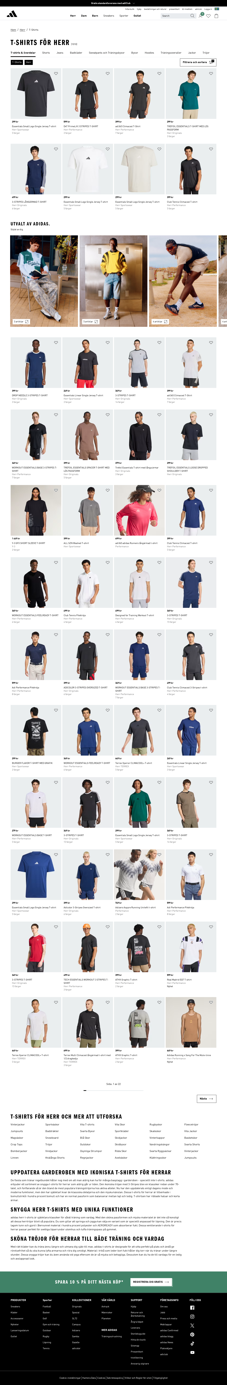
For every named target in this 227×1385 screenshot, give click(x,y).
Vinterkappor (157, 1138)
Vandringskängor (160, 1144)
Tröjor (48, 1144)
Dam (84, 16)
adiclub (198, 9)
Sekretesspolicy (115, 1378)
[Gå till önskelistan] (208, 16)
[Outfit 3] (183, 281)
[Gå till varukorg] (216, 16)
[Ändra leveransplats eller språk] (216, 9)
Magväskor (17, 1138)
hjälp (139, 9)
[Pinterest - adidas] (203, 1335)
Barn (95, 16)
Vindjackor (51, 1151)
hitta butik (129, 9)
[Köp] (12, 14)
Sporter (123, 16)
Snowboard (51, 1138)
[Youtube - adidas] (203, 1352)
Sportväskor (52, 1124)
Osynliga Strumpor (91, 1151)
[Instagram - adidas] (203, 1317)
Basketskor (190, 1138)
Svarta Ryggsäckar (160, 1151)
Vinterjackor (18, 1124)
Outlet (137, 16)
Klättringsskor (158, 1158)
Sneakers (108, 16)
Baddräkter (52, 1131)
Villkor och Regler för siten (138, 1378)
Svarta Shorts (192, 1144)
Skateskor (155, 1131)
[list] (113, 53)
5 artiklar (88, 322)
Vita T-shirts (87, 1124)
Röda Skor (121, 1151)
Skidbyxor (120, 1144)
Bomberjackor (19, 1151)
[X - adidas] (203, 1326)
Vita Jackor (190, 1131)
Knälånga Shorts (55, 1158)
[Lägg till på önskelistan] (56, 74)
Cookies (101, 1378)
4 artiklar (157, 322)
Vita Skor (120, 1124)
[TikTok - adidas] (203, 1344)
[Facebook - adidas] (203, 1308)
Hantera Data (89, 1378)
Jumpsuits (17, 1131)
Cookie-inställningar (70, 1378)
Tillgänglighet (160, 1378)
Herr (73, 16)
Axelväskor (121, 1158)
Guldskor (85, 1144)
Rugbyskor (156, 1124)
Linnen (15, 1158)
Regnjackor (86, 1158)
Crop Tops (16, 1144)
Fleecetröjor (191, 1124)
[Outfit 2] (113, 281)
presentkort (174, 9)
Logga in (208, 9)
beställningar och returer (155, 9)
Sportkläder (122, 1131)
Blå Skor (85, 1138)
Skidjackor (121, 1138)
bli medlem (187, 9)
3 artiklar (18, 322)
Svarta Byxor (87, 1131)
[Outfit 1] (44, 281)
